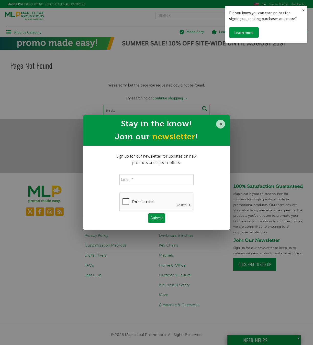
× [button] (303, 10)
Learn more (244, 32)
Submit (156, 218)
